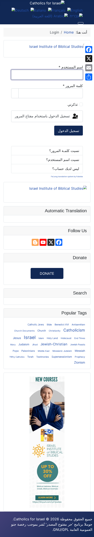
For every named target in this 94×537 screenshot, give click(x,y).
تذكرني (73, 104)
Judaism (23, 344)
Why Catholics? (16, 357)
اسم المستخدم (71, 67)
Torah (30, 356)
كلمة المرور (73, 86)
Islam (41, 338)
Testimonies (42, 356)
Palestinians (28, 350)
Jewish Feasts (77, 344)
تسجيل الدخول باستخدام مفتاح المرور (43, 116)
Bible (49, 324)
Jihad (35, 344)
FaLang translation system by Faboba (67, 176)
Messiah (80, 350)
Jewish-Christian (53, 344)
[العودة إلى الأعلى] (5, 531)
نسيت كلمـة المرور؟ (64, 150)
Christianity (55, 330)
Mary (13, 344)
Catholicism (74, 330)
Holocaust (66, 338)
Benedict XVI (62, 324)
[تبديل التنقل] (81, 23)
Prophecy (80, 356)
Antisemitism (78, 324)
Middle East (44, 351)
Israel (30, 337)
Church (41, 330)
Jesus (17, 338)
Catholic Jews (36, 324)
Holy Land (52, 338)
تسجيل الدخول (68, 130)
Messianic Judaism (62, 351)
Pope (16, 350)
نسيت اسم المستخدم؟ (62, 159)
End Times (79, 338)
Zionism (79, 362)
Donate (47, 273)
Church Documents (24, 330)
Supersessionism (62, 356)
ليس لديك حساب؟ (65, 168)
